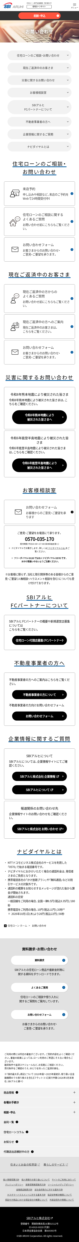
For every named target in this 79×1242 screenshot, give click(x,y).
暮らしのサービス (54, 1164)
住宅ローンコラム (14, 1132)
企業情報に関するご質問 (38, 134)
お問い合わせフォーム (39, 716)
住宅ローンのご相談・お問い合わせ (38, 55)
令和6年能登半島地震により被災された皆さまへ (39, 465)
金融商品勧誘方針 (24, 1189)
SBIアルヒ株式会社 (38, 1218)
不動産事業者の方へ (38, 122)
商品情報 (9, 1092)
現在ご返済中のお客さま (38, 68)
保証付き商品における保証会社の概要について (26, 1199)
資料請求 (39, 960)
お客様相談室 (38, 92)
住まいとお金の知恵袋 (23, 1164)
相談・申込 (39, 16)
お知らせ (9, 1142)
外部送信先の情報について (62, 1199)
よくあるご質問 (39, 987)
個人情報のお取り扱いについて (35, 1179)
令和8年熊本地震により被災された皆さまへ (39, 417)
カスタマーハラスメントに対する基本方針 (26, 1194)
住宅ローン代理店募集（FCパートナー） (39, 640)
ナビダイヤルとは (38, 147)
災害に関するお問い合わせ (38, 80)
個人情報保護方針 (11, 1179)
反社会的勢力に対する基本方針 (49, 1189)
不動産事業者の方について (39, 694)
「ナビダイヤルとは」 (56, 548)
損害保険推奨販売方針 (36, 1184)
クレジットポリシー (14, 1184)
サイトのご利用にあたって (64, 1179)
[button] (74, 6)
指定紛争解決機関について (60, 1194)
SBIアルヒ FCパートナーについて (38, 107)
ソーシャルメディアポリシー (61, 1184)
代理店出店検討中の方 (16, 1151)
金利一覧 (9, 1122)
